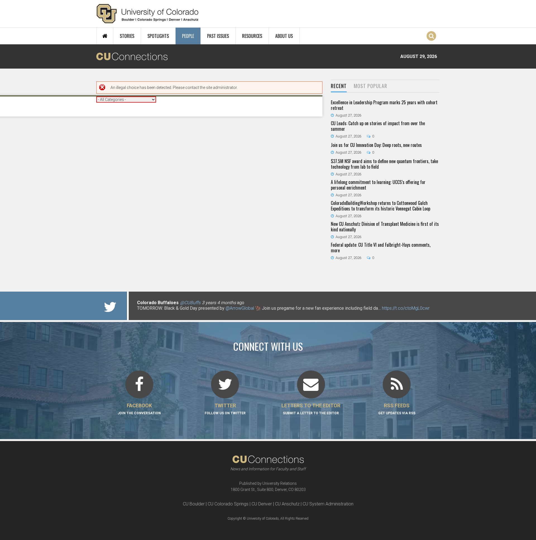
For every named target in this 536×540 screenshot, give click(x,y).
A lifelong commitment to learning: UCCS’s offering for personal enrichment (378, 185)
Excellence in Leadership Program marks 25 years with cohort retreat (384, 105)
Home (105, 36)
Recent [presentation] (339, 85)
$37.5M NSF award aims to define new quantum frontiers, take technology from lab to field (384, 164)
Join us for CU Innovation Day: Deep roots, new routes (376, 145)
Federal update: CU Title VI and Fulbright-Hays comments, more (380, 247)
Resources (252, 36)
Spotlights (158, 36)
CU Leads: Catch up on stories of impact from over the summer (378, 126)
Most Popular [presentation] (370, 85)
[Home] (147, 13)
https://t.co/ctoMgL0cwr (406, 308)
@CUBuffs (190, 302)
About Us (284, 36)
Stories (127, 36)
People (188, 36)
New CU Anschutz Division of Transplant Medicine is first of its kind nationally (385, 227)
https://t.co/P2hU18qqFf (160, 313)
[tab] (339, 86)
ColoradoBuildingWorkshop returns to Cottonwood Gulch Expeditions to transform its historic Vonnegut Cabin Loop (380, 206)
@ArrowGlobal (240, 308)
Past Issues (218, 36)
